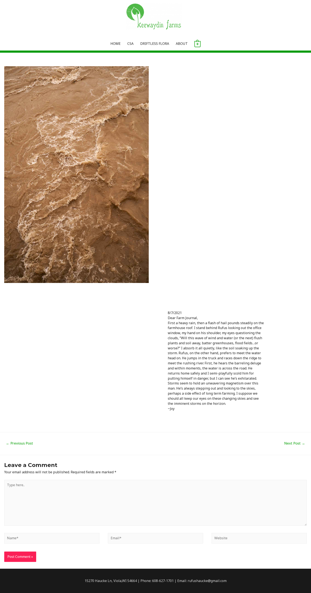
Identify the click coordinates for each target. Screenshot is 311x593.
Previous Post (19, 443)
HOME (115, 43)
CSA (130, 43)
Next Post (294, 443)
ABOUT (182, 43)
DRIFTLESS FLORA (154, 43)
